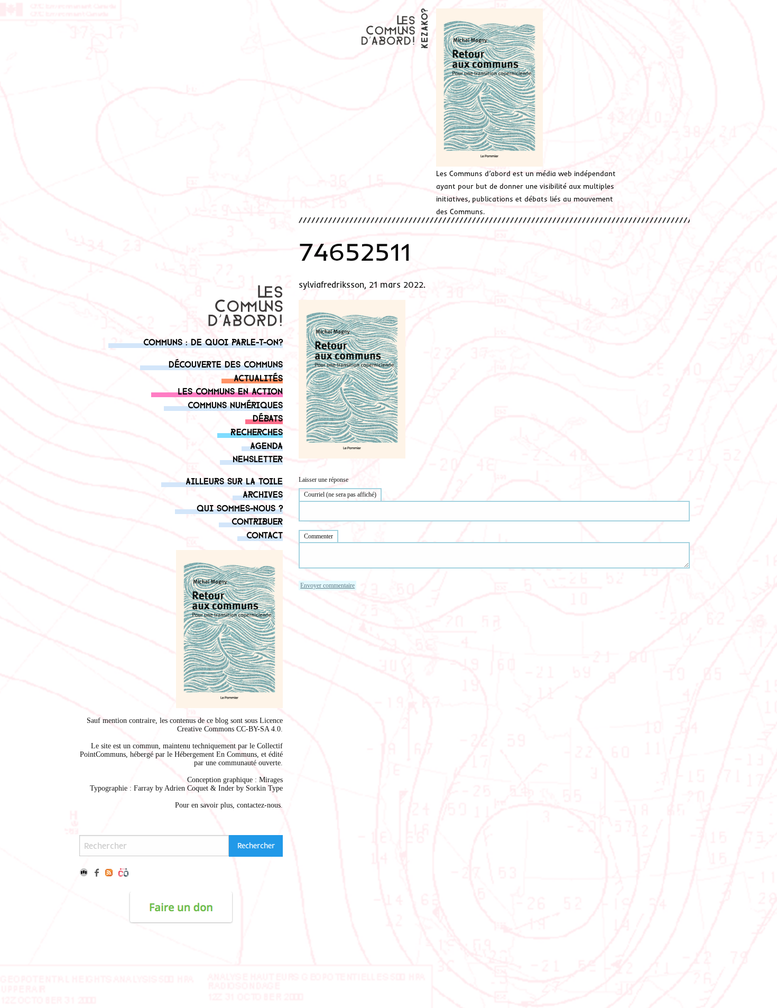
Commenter (318, 536)
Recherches (256, 431)
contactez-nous (259, 805)
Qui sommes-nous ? (240, 507)
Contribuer (257, 520)
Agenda (266, 445)
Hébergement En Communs (215, 754)
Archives (263, 493)
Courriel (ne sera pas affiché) (340, 494)
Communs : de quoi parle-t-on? (213, 341)
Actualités (258, 377)
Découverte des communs (226, 363)
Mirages (271, 780)
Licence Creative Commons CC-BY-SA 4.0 (230, 725)
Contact (264, 534)
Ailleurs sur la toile (234, 480)
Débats (268, 417)
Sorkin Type (264, 788)
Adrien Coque (185, 788)
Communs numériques (235, 404)
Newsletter (258, 458)
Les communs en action (230, 390)
